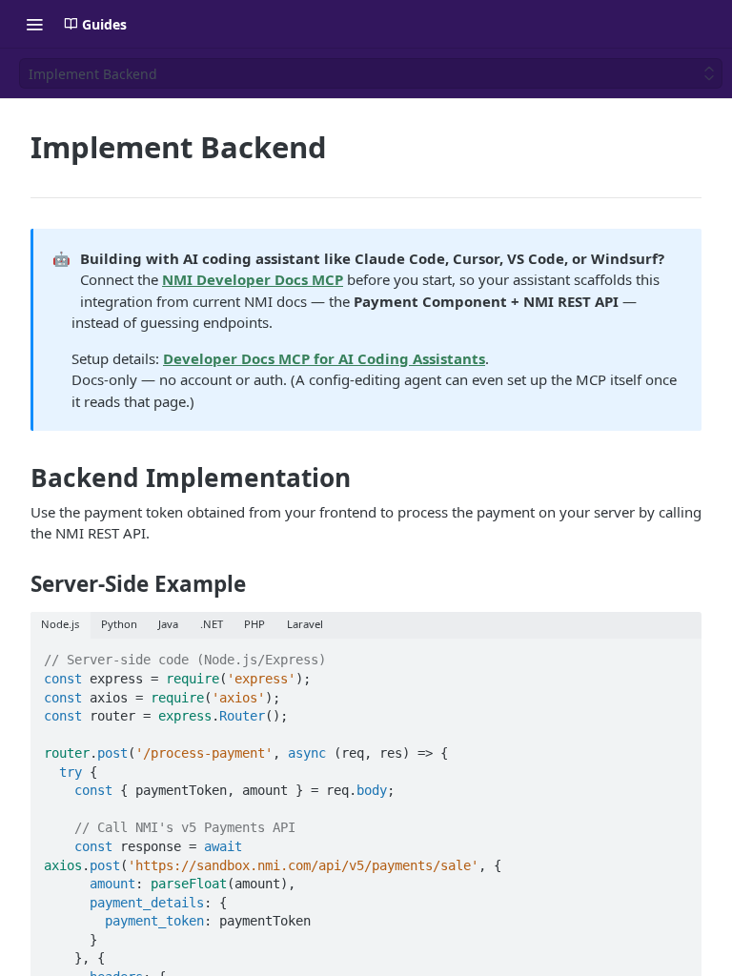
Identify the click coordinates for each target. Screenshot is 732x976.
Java (168, 624)
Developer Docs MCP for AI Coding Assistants (324, 358)
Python (119, 624)
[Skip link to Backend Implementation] (18, 478)
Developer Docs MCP (252, 279)
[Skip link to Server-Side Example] (18, 584)
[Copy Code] (678, 654)
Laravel (305, 624)
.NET (211, 624)
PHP (254, 624)
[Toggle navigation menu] (34, 24)
